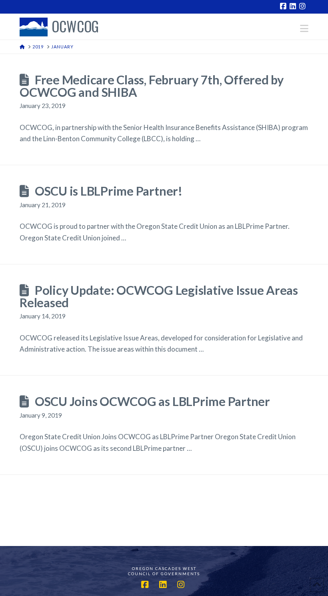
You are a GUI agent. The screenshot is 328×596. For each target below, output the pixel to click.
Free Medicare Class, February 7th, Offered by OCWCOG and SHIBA (152, 86)
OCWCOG (75, 27)
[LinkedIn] (294, 6)
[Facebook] (284, 6)
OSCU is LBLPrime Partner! (108, 191)
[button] (304, 28)
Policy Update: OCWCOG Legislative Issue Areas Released (159, 296)
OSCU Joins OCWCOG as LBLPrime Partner (152, 401)
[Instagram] (303, 6)
